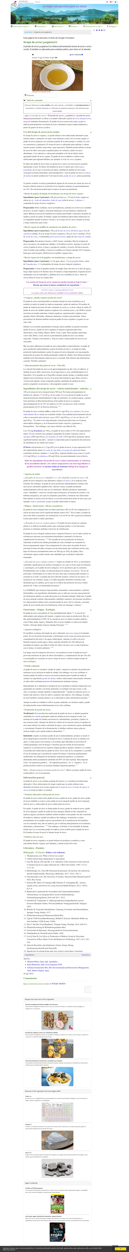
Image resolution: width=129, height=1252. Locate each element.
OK (120, 1249)
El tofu (32, 433)
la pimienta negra (47, 417)
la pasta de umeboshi (71, 450)
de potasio (38, 430)
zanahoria (27, 233)
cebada (37, 716)
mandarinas (32, 264)
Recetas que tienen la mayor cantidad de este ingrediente (56, 285)
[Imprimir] (101, 30)
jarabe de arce (69, 175)
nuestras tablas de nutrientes (56, 466)
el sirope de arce (65, 787)
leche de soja (56, 200)
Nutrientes (85, 955)
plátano (79, 200)
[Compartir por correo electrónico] (104, 30)
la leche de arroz (67, 159)
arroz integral (74, 633)
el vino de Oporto (78, 417)
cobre (47, 411)
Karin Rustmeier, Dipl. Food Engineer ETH (44, 964)
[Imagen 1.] (57, 83)
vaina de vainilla (84, 236)
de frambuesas (60, 197)
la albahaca (43, 456)
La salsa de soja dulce (52, 450)
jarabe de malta (48, 678)
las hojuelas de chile (54, 436)
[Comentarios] (94, 30)
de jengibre (74, 261)
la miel (87, 141)
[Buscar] (107, 2)
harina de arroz (64, 230)
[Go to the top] (90, 100)
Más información (9, 1250)
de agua (79, 230)
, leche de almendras (42, 200)
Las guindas (75, 411)
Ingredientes (28, 32)
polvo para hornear (58, 236)
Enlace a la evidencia (55, 852)
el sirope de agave (80, 787)
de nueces (74, 233)
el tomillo (86, 453)
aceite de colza (31, 236)
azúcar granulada (38, 501)
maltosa (65, 307)
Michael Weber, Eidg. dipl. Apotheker (42, 961)
